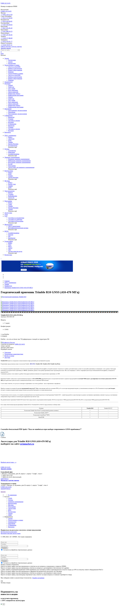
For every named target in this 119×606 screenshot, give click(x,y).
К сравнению (12, 495)
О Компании (12, 124)
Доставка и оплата (14, 120)
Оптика (6, 149)
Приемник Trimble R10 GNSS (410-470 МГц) (18, 287)
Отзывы (10, 119)
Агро (6, 214)
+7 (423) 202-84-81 (6, 21)
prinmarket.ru (27, 444)
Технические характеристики (13, 354)
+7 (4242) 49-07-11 (6, 45)
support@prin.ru (5, 488)
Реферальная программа (15, 95)
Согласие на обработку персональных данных (17, 550)
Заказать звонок (6, 48)
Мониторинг (8, 224)
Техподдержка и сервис (15, 73)
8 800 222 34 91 (5, 3)
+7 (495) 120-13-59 (6, 14)
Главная (6, 281)
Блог (2, 53)
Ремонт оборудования (15, 70)
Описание (7, 352)
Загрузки (7, 357)
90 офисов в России (8, 342)
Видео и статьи (9, 356)
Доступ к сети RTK (14, 67)
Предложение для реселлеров (17, 110)
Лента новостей (13, 92)
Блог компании (13, 90)
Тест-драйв (11, 88)
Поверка (11, 72)
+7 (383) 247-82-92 (6, 35)
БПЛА (6, 231)
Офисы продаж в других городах (11, 46)
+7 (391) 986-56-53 (6, 31)
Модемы (7, 181)
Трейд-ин (11, 87)
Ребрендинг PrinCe (14, 93)
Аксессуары (8, 213)
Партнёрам (11, 112)
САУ (5, 216)
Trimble (6, 284)
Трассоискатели (9, 191)
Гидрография (8, 241)
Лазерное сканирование (12, 157)
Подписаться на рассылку (9, 532)
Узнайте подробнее (38, 578)
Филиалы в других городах (10, 480)
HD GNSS (32, 364)
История (11, 122)
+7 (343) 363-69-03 (6, 24)
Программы (8, 201)
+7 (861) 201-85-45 (6, 28)
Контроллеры (8, 171)
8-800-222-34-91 (20, 344)
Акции (10, 62)
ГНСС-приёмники (10, 135)
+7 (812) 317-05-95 (6, 18)
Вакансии (11, 117)
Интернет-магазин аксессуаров (10, 533)
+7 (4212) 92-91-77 (6, 41)
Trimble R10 (8, 286)
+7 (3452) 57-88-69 (6, 38)
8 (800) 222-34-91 (6, 11)
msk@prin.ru (4, 479)
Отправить (4, 548)
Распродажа (12, 60)
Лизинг (10, 85)
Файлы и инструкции (15, 68)
